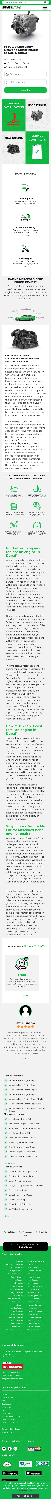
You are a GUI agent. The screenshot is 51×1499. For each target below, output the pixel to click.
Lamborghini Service (36, 1296)
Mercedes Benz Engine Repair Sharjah (26, 1104)
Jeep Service (33, 1292)
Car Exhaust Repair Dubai (20, 1195)
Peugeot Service (16, 1317)
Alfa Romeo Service (35, 1261)
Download (6, 1413)
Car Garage (7, 1407)
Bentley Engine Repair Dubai (21, 1138)
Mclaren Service (34, 1305)
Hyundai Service (17, 1289)
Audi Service (32, 1264)
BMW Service (33, 1268)
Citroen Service (34, 1274)
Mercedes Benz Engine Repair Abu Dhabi (27, 1099)
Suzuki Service (17, 1327)
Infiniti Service (33, 1289)
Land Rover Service (15, 1299)
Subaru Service (34, 1324)
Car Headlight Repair (17, 1190)
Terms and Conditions (11, 1429)
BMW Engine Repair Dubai (20, 1142)
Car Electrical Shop (17, 1199)
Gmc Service (32, 1283)
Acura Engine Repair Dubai (20, 1119)
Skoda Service (17, 1324)
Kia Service (19, 1296)
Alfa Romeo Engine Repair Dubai (23, 1124)
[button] (24, 995)
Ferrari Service (33, 1277)
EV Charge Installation (11, 1417)
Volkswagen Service (15, 1330)
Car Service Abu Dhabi (11, 1423)
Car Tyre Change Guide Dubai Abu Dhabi (27, 1185)
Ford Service (32, 1280)
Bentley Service (17, 1268)
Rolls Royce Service (35, 1320)
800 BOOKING (12, 1366)
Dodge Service (17, 1277)
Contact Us (6, 1404)
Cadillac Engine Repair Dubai (21, 1152)
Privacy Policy (8, 1432)
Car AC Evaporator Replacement (23, 1171)
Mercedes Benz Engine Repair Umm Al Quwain (26, 1109)
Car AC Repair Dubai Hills (19, 1204)
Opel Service (33, 1314)
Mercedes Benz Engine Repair (22, 1080)
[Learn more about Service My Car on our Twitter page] (4, 1449)
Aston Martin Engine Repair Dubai (24, 1128)
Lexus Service (33, 1299)
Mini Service (18, 1311)
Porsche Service (34, 1317)
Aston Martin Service (15, 1264)
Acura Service (18, 1261)
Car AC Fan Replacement (20, 1209)
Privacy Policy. (25, 1491)
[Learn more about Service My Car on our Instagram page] (15, 1449)
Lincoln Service (17, 1302)
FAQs (4, 1401)
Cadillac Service (34, 1271)
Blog (4, 1410)
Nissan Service (17, 1314)
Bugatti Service (17, 1271)
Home (4, 1395)
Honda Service (17, 1286)
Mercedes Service (16, 1308)
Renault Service (17, 1320)
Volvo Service (33, 1330)
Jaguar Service (17, 1292)
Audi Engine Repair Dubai (20, 1133)
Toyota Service (33, 1327)
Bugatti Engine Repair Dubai (21, 1147)
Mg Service (32, 1308)
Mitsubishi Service (34, 1311)
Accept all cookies (26, 1496)
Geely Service (18, 1283)
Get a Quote (25, 1247)
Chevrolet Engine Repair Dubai (22, 1156)
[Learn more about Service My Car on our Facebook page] (10, 1449)
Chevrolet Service (16, 1274)
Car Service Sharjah (10, 1420)
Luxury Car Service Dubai (19, 1181)
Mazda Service (17, 1305)
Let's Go (25, 90)
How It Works (7, 1398)
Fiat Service (18, 1280)
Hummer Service (34, 1286)
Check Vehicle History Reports (22, 1176)
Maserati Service (34, 1302)
